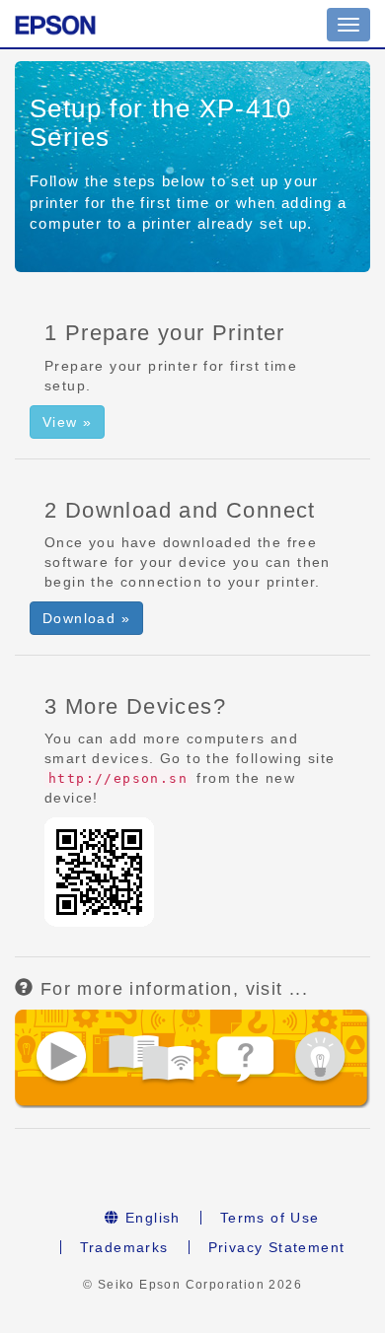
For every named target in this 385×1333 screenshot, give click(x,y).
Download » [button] (86, 618)
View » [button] (67, 422)
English (150, 1218)
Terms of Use (270, 1218)
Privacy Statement (277, 1247)
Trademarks (124, 1247)
